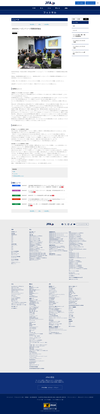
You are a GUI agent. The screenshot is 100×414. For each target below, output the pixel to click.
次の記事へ (46, 24)
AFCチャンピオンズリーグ (33, 237)
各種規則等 (70, 321)
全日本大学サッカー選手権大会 (34, 248)
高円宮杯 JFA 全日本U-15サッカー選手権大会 (56, 246)
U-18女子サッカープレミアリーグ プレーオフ (76, 239)
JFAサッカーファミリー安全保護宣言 (55, 311)
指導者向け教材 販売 (32, 308)
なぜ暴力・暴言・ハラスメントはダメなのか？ (37, 345)
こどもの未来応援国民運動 (53, 315)
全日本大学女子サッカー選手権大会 (75, 236)
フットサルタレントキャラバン (54, 296)
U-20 (12, 246)
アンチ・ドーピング (32, 329)
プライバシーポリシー (72, 397)
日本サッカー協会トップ (73, 286)
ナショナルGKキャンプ (53, 292)
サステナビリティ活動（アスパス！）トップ (56, 306)
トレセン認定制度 (52, 288)
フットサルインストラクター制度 (79, 41)
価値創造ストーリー (72, 296)
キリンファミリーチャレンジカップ (17, 293)
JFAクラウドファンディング (34, 364)
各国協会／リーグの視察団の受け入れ (55, 333)
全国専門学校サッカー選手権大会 (35, 258)
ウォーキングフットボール (15, 294)
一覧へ (39, 24)
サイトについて (10, 397)
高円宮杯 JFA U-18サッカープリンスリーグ (56, 235)
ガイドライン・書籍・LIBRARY (34, 336)
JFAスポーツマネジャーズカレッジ (55, 316)
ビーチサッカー (14, 257)
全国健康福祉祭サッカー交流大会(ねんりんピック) (77, 257)
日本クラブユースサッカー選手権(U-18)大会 (56, 241)
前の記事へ (32, 24)
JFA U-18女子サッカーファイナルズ (75, 237)
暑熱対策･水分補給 (32, 324)
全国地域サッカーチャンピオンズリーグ (36, 241)
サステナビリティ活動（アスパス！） (75, 297)
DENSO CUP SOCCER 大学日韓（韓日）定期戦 (37, 253)
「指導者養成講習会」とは (33, 301)
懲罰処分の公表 (32, 363)
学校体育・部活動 (14, 298)
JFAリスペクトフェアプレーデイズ (35, 353)
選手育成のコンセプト (52, 287)
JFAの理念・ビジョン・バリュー (50, 387)
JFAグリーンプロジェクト (53, 307)
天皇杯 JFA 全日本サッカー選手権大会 (35, 235)
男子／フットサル (14, 252)
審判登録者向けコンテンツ (33, 293)
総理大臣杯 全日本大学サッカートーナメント (36, 249)
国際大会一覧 (31, 232)
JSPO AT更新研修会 (32, 327)
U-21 (12, 236)
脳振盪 (30, 323)
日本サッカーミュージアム (73, 279)
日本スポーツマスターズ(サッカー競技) (36, 247)
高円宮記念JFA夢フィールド (18, 175)
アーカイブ (39, 399)
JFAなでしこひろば (14, 290)
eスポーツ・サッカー (15, 260)
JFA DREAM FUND (72, 302)
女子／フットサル (14, 254)
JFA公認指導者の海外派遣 (33, 318)
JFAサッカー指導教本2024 (33, 307)
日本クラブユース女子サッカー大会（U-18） (76, 246)
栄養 (30, 331)
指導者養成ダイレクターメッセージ (35, 300)
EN (98, 3)
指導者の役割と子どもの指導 (34, 347)
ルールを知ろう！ (72, 275)
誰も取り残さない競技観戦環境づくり (55, 308)
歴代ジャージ (13, 263)
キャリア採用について (57, 399)
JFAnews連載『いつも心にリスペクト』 (36, 349)
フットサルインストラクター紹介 (79, 47)
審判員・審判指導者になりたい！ (35, 289)
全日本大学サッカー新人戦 (33, 250)
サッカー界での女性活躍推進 (54, 309)
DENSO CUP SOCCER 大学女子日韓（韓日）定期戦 (38, 255)
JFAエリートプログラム (53, 290)
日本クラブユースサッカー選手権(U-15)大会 (56, 249)
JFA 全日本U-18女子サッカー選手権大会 (76, 238)
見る (41, 8)
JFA (50, 284)
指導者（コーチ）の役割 (33, 299)
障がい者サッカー (14, 300)
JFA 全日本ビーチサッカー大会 (74, 273)
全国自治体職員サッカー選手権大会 (35, 245)
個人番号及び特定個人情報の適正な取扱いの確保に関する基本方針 (52, 397)
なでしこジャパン (14, 245)
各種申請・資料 (32, 312)
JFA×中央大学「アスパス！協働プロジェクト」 (57, 312)
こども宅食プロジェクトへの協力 (54, 321)
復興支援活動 (51, 320)
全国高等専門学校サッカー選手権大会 (35, 256)
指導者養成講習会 (32, 304)
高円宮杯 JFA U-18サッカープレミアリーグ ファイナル (58, 232)
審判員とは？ (31, 288)
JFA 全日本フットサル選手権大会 (74, 260)
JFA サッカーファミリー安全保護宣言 (35, 340)
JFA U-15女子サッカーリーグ (74, 242)
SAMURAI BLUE (14, 234)
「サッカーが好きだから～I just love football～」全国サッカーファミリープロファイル (19, 303)
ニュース (75, 30)
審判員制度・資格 (32, 290)
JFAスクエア (13, 295)
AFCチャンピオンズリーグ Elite (34, 238)
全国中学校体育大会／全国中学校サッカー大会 (57, 247)
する (49, 8)
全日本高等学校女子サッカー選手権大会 (75, 243)
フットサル (50, 12)
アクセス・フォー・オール (73, 300)
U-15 (12, 242)
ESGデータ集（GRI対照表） (73, 295)
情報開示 (70, 294)
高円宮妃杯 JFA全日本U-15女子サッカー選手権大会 (77, 241)
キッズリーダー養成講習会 (15, 297)
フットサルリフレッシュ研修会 (79, 52)
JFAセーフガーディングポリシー (34, 341)
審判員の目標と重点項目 (33, 296)
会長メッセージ (71, 287)
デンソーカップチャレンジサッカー (35, 252)
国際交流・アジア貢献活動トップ (54, 326)
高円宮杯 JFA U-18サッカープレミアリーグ (56, 234)
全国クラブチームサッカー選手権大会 (35, 242)
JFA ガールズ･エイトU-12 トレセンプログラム (57, 294)
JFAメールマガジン (72, 326)
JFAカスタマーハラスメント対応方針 (85, 397)
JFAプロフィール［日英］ (73, 303)
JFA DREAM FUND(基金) (33, 366)
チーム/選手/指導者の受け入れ (54, 332)
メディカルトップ (32, 322)
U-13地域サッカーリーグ (53, 248)
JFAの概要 (70, 288)
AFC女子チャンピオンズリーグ (74, 247)
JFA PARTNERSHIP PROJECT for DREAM (36, 368)
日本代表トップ (14, 231)
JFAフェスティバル (14, 301)
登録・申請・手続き (72, 293)
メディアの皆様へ (47, 399)
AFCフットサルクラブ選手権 (74, 270)
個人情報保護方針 (33, 397)
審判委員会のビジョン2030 (33, 287)
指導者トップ (31, 298)
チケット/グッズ (90, 3)
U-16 (12, 241)
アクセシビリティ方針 (19, 397)
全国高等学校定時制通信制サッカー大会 (56, 239)
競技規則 (30, 294)
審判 (14, 171)
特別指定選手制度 (52, 297)
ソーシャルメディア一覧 (82, 224)
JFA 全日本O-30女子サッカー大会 (74, 234)
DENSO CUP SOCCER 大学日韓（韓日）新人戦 (37, 254)
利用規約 (27, 397)
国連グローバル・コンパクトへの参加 (55, 323)
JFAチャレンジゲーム (15, 292)
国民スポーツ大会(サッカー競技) (34, 240)
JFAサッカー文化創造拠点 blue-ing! (75, 277)
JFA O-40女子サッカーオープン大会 (75, 235)
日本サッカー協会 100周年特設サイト (75, 299)
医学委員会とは (32, 334)
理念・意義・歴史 (32, 310)
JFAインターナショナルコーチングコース (36, 319)
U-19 (12, 238)
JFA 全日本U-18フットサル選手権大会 (75, 265)
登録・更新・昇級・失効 (33, 311)
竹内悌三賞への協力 (52, 314)
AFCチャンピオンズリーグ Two (34, 239)
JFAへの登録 (80, 3)
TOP (74, 26)
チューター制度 (32, 313)
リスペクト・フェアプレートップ (35, 337)
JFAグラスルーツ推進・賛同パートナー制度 (18, 304)
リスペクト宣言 (32, 338)
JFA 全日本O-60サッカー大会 (74, 255)
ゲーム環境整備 (51, 299)
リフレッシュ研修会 (32, 305)
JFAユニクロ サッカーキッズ (16, 288)
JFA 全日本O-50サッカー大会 (74, 254)
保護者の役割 (31, 348)
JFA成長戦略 (71, 290)
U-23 (12, 235)
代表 (34, 8)
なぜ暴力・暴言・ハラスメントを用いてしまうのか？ (38, 344)
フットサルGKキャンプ (53, 295)
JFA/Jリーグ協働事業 (52, 303)
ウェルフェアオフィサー (33, 355)
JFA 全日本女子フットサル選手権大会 (75, 261)
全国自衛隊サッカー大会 (33, 246)
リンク (70, 324)
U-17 (12, 240)
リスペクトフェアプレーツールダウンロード (36, 360)
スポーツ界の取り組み (33, 352)
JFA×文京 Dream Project (73, 301)
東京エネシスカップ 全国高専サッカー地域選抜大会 (38, 257)
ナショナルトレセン (52, 289)
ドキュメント (71, 314)
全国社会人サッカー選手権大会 (34, 243)
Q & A (70, 322)
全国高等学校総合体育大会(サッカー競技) (56, 238)
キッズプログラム (14, 296)
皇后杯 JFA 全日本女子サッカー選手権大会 (76, 232)
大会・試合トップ (32, 231)
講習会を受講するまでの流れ (34, 303)
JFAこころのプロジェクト (53, 313)
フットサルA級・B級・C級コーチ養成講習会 (79, 35)
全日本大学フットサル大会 (73, 264)
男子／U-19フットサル (15, 253)
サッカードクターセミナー (33, 326)
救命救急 (30, 325)
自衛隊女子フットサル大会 (73, 262)
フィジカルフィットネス (33, 315)
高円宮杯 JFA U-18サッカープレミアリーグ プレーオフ (58, 236)
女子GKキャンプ (51, 293)
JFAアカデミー (51, 300)
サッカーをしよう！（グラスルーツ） (17, 286)
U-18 (12, 239)
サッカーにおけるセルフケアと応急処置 (36, 333)
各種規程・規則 (71, 292)
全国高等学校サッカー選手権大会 (54, 237)
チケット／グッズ (72, 317)
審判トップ (31, 286)
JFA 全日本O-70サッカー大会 (74, 256)
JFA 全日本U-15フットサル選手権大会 (75, 266)
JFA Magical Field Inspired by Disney (17, 289)
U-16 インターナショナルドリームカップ (56, 243)
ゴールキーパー (32, 314)
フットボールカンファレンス (34, 306)
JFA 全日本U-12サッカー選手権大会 (55, 254)
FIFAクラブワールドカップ (33, 260)
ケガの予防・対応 (32, 332)
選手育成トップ (51, 286)
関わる (57, 8)
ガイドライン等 (32, 320)
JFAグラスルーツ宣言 (15, 287)
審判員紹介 (31, 292)
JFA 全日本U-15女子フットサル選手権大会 (76, 267)
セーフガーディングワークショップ (35, 358)
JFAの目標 (70, 289)
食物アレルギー (32, 330)
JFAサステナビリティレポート (54, 322)
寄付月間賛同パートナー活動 (54, 324)
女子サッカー (71, 308)
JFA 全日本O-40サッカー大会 (74, 253)
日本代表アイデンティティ (15, 262)
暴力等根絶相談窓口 (32, 362)
